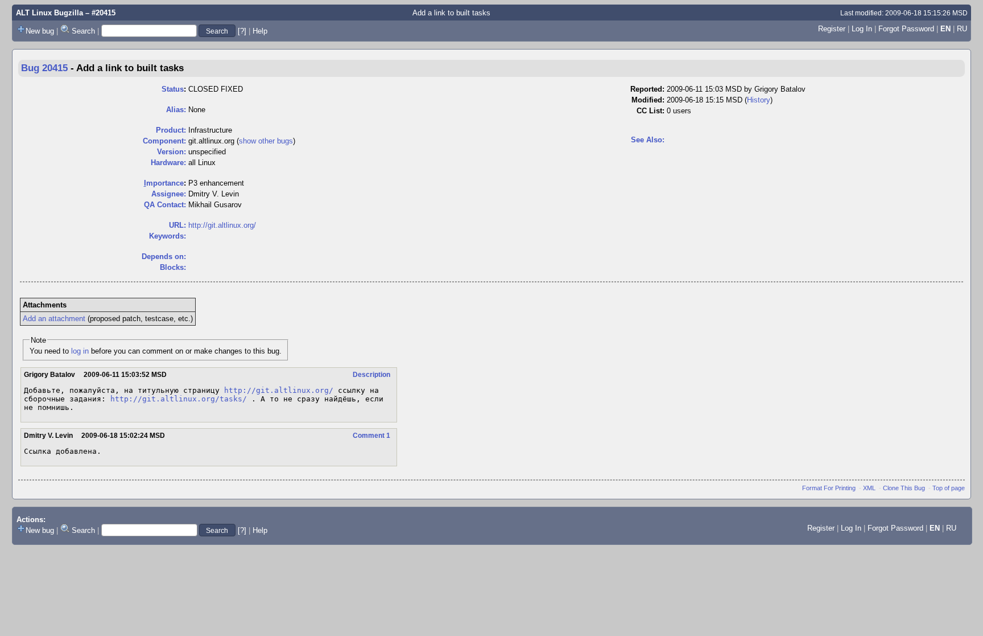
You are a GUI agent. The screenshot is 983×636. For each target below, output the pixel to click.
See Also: (647, 140)
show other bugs (266, 141)
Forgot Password (906, 28)
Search (83, 31)
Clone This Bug (904, 488)
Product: (171, 130)
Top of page (948, 488)
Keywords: (167, 236)
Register (831, 28)
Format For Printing (829, 488)
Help (260, 31)
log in (80, 351)
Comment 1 (371, 436)
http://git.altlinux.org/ (222, 225)
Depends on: (164, 256)
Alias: (176, 109)
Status (173, 89)
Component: (164, 141)
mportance (164, 183)
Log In (862, 28)
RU (962, 28)
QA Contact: (165, 204)
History (758, 100)
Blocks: (173, 267)
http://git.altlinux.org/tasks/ (178, 399)
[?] (242, 31)
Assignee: (168, 194)
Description (371, 375)
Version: (171, 151)
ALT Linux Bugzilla (49, 13)
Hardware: (168, 162)
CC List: (650, 110)
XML (869, 488)
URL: (177, 225)
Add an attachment (54, 318)
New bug (40, 31)
